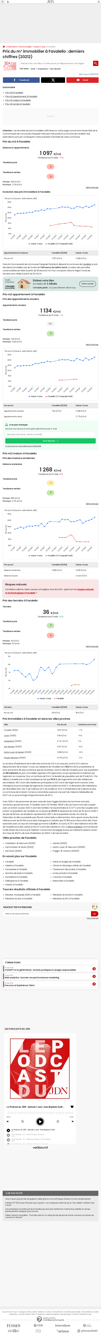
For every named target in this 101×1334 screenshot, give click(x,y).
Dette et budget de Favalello (67, 862)
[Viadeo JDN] (38, 1331)
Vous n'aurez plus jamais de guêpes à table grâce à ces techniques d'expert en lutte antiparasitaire (48, 1199)
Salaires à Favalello (14, 865)
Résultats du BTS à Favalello (66, 898)
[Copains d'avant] (13, 1331)
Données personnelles (72, 1312)
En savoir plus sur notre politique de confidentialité (23, 446)
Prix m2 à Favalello (14, 93)
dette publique (75, 827)
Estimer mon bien (88, 284)
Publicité (41, 1312)
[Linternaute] (62, 1325)
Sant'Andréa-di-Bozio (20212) (19, 847)
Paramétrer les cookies (90, 1312)
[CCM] (38, 1325)
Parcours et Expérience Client (19, 984)
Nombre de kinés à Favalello (19, 873)
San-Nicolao (55, 69)
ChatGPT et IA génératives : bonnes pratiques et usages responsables (40, 969)
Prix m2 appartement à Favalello (21, 96)
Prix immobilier (25, 47)
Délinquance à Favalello (16, 881)
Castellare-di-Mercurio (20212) (20, 843)
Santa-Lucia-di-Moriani (14, 752)
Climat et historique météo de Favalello (72, 865)
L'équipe (22, 1312)
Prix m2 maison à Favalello (18, 100)
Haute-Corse (40, 47)
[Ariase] (62, 1331)
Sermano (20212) (13, 851)
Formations (12, 962)
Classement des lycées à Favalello (69, 869)
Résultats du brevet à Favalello (68, 895)
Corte (32, 69)
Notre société (31, 1312)
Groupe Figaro (65, 1314)
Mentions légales (52, 1314)
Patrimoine (12, 47)
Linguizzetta (43, 69)
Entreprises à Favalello (16, 869)
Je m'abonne (49, 441)
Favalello (86, 264)
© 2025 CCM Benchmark (82, 1314)
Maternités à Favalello (63, 881)
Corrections (40, 1314)
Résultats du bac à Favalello (18, 898)
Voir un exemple (92, 918)
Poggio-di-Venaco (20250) (66, 851)
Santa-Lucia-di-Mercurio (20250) (69, 847)
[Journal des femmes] (13, 1325)
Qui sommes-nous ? (10, 1312)
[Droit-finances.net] (87, 1325)
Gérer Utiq (13, 1314)
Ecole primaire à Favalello (65, 873)
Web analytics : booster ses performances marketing (32, 977)
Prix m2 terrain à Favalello (17, 104)
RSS (33, 1314)
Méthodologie (92, 187)
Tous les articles (24, 1314)
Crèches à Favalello (62, 877)
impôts (59, 830)
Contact (48, 1312)
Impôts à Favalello (14, 884)
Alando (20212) (60, 843)
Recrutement (58, 1312)
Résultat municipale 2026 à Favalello (23, 895)
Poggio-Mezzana (11, 758)
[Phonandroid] (87, 1331)
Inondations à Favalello (16, 877)
